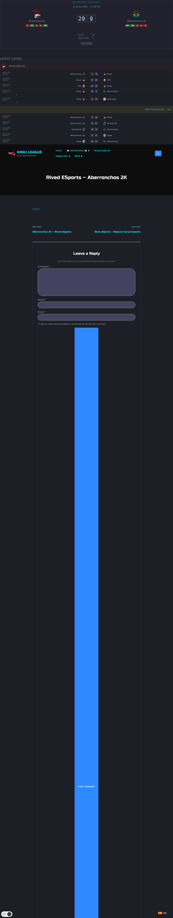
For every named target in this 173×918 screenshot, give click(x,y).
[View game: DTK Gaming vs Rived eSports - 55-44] (86, 86)
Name (42, 299)
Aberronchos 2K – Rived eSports (51, 231)
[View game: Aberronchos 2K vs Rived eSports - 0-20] (86, 74)
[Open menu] (88, 150)
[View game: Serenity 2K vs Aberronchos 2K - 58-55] (86, 129)
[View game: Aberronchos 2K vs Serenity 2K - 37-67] (86, 123)
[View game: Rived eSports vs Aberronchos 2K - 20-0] (86, 93)
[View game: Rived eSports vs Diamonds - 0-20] (86, 101)
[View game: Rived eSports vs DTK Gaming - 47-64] (86, 80)
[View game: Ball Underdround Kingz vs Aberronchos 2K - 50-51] (86, 141)
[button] (6, 914)
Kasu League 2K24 (79, 2)
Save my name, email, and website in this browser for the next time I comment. (73, 324)
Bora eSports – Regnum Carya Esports (118, 231)
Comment (44, 266)
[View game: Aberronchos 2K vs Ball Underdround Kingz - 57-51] (86, 135)
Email (41, 312)
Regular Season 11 (94, 2)
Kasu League (29, 152)
